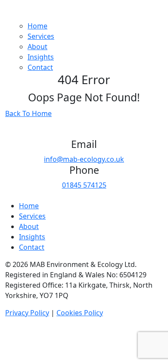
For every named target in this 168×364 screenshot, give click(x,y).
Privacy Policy (27, 312)
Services (41, 36)
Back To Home (28, 113)
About (37, 46)
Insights (41, 57)
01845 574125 (84, 185)
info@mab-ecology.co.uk (84, 159)
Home (37, 26)
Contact (40, 67)
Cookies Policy (79, 312)
